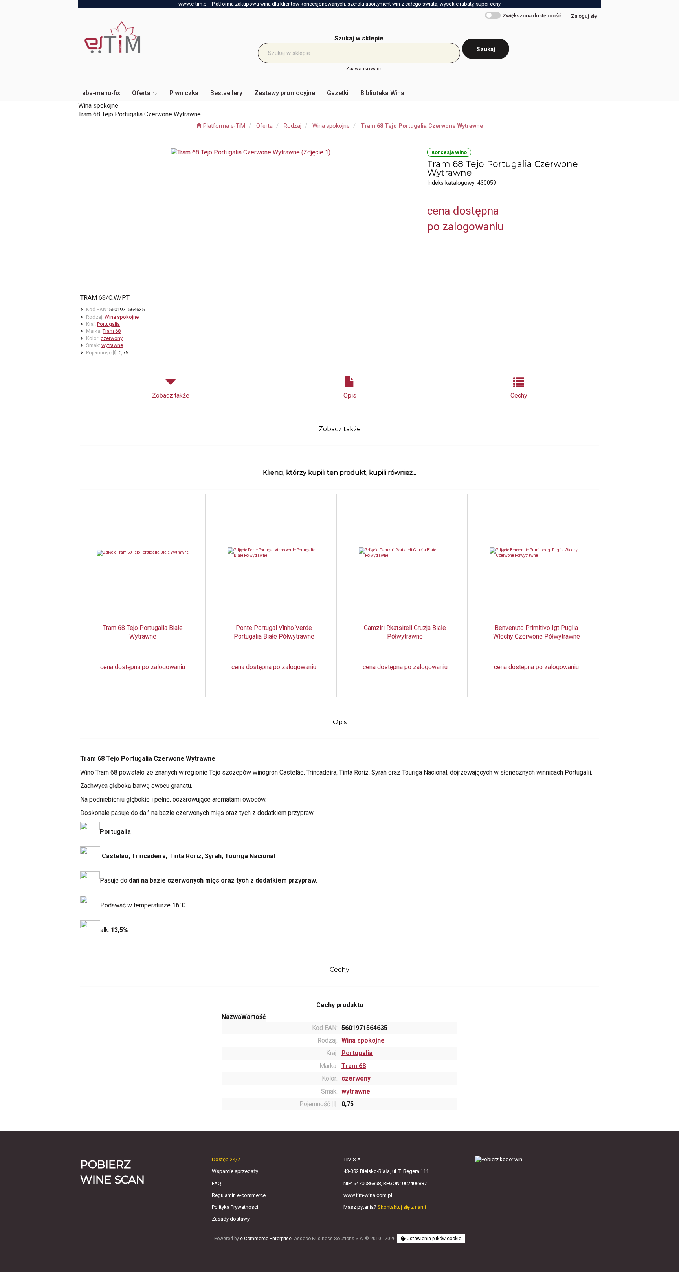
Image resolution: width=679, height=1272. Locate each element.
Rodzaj (292, 126)
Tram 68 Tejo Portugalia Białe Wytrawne (143, 632)
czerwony (112, 338)
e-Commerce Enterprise (266, 1238)
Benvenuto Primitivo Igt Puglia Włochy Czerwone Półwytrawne (536, 632)
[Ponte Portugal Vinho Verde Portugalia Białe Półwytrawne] (274, 553)
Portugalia (108, 324)
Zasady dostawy (231, 1219)
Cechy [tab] (518, 395)
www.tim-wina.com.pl (367, 1195)
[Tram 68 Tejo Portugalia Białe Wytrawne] (142, 553)
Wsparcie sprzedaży (235, 1171)
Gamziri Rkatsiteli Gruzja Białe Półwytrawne (405, 632)
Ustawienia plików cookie (433, 1238)
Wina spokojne (331, 126)
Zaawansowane (364, 69)
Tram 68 (112, 331)
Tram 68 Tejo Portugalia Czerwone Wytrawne (422, 126)
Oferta (264, 126)
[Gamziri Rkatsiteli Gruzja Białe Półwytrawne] (405, 553)
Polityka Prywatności (235, 1207)
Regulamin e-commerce (239, 1195)
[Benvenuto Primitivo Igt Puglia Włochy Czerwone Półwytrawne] (536, 553)
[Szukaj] (485, 49)
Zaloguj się (584, 16)
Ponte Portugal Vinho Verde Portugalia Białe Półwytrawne (274, 632)
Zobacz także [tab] (170, 395)
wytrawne (112, 345)
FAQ (216, 1183)
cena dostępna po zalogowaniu (142, 667)
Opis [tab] (349, 395)
